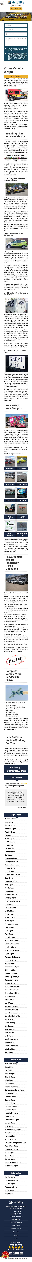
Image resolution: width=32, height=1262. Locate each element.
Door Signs (9, 878)
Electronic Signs (11, 881)
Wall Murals (9, 1033)
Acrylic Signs (10, 825)
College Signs (10, 1083)
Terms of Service (16, 1228)
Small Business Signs (13, 1162)
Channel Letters (11, 858)
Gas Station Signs (11, 1106)
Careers (16, 1235)
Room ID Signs (10, 960)
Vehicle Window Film (12, 1016)
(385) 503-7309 (16, 6)
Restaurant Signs (11, 1149)
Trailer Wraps (10, 996)
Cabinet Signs (10, 848)
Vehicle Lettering (11, 1010)
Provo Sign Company (16, 1222)
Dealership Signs (11, 1097)
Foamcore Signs (11, 894)
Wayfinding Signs (11, 1039)
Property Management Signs (15, 1143)
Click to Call (16, 8)
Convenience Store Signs (14, 1090)
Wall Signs (9, 1036)
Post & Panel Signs (12, 940)
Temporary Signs (11, 980)
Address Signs (10, 829)
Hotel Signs (9, 1116)
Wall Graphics (10, 1029)
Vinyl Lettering (10, 1019)
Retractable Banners (12, 957)
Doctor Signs (10, 1103)
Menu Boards (10, 917)
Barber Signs (9, 1074)
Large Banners (10, 908)
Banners (8, 835)
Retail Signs (9, 1153)
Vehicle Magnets (11, 1013)
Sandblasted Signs (12, 967)
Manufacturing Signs (13, 1129)
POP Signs (9, 931)
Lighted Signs (10, 911)
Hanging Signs (10, 898)
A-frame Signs (10, 819)
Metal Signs (9, 921)
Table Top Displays (12, 977)
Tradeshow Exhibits (12, 993)
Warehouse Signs (11, 1166)
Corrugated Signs (11, 862)
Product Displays (11, 947)
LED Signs (8, 904)
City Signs (9, 1080)
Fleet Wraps (9, 888)
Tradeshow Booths (12, 990)
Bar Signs (8, 1070)
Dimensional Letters (12, 875)
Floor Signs (9, 891)
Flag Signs (9, 885)
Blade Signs (9, 838)
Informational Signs (12, 901)
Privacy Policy (16, 1225)
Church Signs (10, 1077)
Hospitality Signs (11, 1113)
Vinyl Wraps (9, 1026)
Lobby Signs (9, 914)
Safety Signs (9, 963)
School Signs (10, 1159)
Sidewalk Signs (10, 970)
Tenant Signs (10, 983)
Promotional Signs (12, 950)
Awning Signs (10, 832)
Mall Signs (9, 1126)
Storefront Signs (11, 973)
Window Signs (10, 1049)
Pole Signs (9, 934)
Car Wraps (9, 855)
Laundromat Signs (12, 1120)
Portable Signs (10, 937)
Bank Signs (9, 1067)
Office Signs (9, 927)
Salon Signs (9, 1156)
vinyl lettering (24, 718)
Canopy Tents (10, 852)
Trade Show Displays (12, 986)
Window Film (9, 1042)
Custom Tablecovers (12, 865)
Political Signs (10, 1139)
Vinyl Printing (10, 1023)
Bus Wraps (9, 845)
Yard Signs (9, 1052)
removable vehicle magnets (13, 257)
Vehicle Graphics (11, 1006)
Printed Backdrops (12, 944)
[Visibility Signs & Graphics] (16, 1202)
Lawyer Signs (10, 1123)
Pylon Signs (9, 954)
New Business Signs (12, 1133)
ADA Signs (9, 822)
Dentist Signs (10, 1100)
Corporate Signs (11, 1093)
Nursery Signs (10, 1136)
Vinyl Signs (9, 1194)
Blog (16, 1238)
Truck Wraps (9, 1000)
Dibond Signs (10, 868)
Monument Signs (11, 924)
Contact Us (16, 1232)
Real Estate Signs (11, 1146)
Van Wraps (9, 1003)
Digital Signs (9, 871)
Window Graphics (11, 1046)
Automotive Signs (11, 1064)
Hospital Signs (10, 1110)
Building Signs (10, 842)
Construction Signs (12, 1087)
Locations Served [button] (16, 1242)
